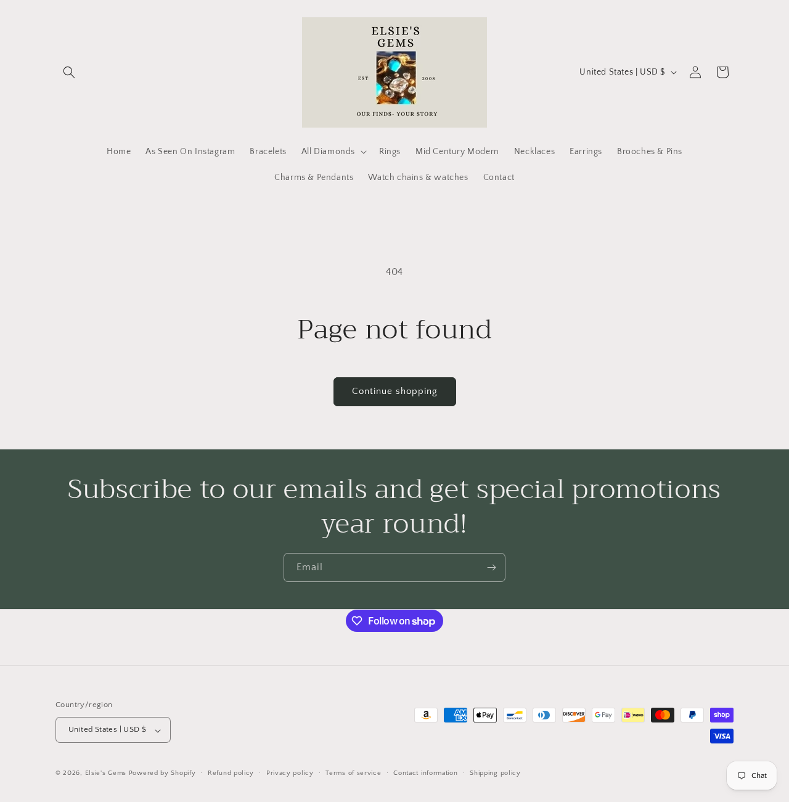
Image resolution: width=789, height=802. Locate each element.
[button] (69, 72)
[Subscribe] (491, 567)
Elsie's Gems (105, 773)
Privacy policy (290, 773)
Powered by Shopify (162, 773)
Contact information (425, 773)
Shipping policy (495, 773)
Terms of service (353, 773)
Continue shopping (395, 391)
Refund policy (231, 773)
